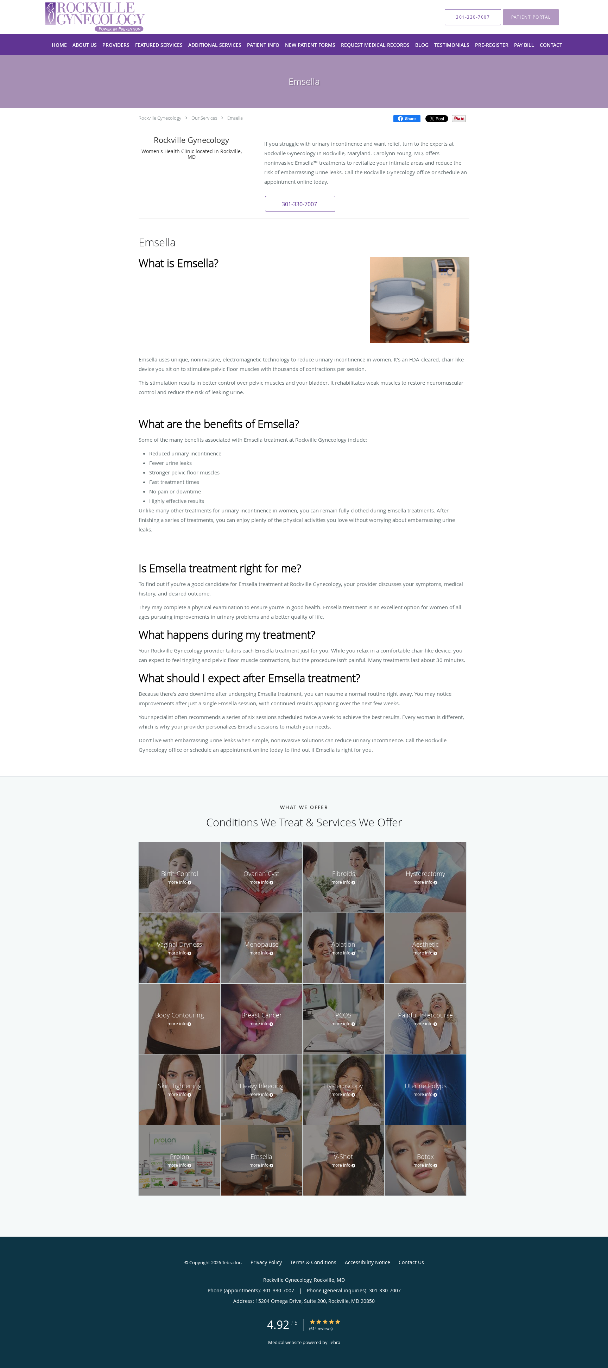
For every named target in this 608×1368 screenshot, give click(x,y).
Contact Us (411, 1262)
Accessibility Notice (367, 1262)
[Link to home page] (84, 17)
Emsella (235, 118)
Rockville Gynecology (160, 118)
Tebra (334, 1342)
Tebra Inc (231, 1262)
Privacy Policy (266, 1262)
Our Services (204, 118)
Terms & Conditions (313, 1262)
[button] (300, 204)
